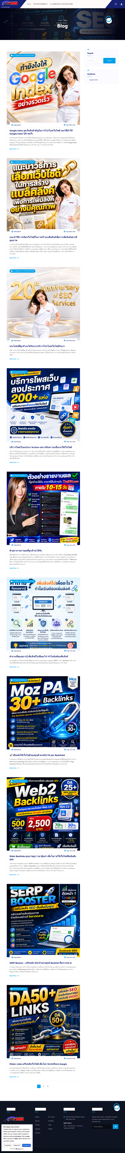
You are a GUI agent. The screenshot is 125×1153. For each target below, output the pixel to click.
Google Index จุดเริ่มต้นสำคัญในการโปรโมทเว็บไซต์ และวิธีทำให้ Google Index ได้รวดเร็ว (41, 132)
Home (29, 4)
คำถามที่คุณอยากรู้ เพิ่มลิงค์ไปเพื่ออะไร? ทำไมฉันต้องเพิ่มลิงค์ (39, 656)
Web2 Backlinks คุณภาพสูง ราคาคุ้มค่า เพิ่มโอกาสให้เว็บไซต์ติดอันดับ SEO (43, 858)
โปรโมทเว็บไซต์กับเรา (40, 4)
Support (37, 1129)
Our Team (51, 1117)
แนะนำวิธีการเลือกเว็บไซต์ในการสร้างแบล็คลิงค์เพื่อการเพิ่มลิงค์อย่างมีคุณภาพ (43, 239)
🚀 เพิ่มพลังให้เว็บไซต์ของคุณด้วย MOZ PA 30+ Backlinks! (37, 755)
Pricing (37, 1125)
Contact (37, 1133)
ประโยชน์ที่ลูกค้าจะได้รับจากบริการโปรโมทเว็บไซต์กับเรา (37, 346)
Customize (7, 1145)
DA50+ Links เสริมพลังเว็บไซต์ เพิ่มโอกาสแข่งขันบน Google (38, 1064)
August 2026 (94, 80)
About (37, 1117)
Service (37, 1121)
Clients (50, 1129)
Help (49, 1125)
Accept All (26, 1145)
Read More (13, 149)
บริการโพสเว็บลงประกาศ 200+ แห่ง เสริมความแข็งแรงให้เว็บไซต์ (41, 447)
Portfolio (51, 1121)
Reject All (17, 1145)
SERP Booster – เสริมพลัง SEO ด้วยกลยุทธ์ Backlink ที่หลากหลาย (41, 963)
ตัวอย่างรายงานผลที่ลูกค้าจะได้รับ (26, 551)
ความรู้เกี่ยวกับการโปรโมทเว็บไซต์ (61, 4)
